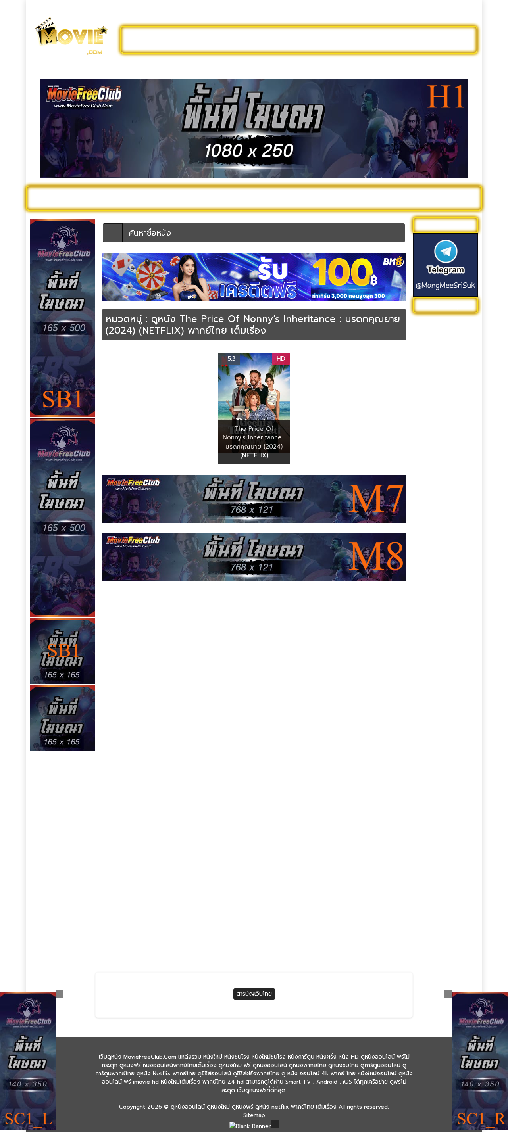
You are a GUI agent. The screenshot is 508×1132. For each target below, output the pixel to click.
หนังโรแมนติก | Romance (435, 860)
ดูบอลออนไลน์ (412, 40)
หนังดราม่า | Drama (440, 540)
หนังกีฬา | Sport (436, 441)
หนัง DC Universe (439, 405)
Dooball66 (111, 938)
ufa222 (186, 938)
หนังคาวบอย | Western (446, 466)
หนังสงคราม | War (439, 663)
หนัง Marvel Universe (444, 417)
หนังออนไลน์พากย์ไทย (288, 40)
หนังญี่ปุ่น (428, 528)
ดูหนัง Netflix (248, 197)
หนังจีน (425, 478)
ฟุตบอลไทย (111, 951)
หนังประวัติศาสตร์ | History (439, 568)
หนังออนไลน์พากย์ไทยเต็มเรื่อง (443, 712)
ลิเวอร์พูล (188, 951)
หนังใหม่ (107, 197)
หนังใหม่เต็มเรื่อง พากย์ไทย (444, 893)
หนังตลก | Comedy (441, 552)
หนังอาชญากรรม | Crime (447, 729)
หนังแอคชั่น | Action (441, 823)
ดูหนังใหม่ (221, 40)
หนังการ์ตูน (342, 197)
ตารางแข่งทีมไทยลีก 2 (283, 938)
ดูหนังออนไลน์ (63, 197)
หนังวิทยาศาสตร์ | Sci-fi (446, 651)
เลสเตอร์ (266, 951)
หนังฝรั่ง (382, 197)
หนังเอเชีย (429, 799)
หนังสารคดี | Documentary (435, 692)
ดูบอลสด (456, 197)
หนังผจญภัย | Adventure (433, 589)
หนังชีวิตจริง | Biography (447, 503)
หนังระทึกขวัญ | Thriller (445, 618)
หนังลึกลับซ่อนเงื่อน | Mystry (442, 634)
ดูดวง (342, 938)
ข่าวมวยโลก (349, 951)
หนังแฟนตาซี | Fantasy (445, 811)
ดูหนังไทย (202, 197)
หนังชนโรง (297, 197)
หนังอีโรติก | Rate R (441, 754)
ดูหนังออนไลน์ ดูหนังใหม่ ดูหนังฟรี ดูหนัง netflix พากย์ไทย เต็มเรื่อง (254, 1107)
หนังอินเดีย (430, 741)
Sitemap (254, 1115)
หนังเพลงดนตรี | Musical (437, 782)
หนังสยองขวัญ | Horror (446, 676)
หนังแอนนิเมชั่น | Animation (436, 840)
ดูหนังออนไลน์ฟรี (163, 40)
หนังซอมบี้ (429, 515)
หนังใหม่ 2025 (154, 197)
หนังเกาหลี (429, 766)
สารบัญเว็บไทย (254, 994)
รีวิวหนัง (419, 197)
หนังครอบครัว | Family (444, 454)
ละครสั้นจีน (357, 40)
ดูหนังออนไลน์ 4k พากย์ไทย (446, 339)
